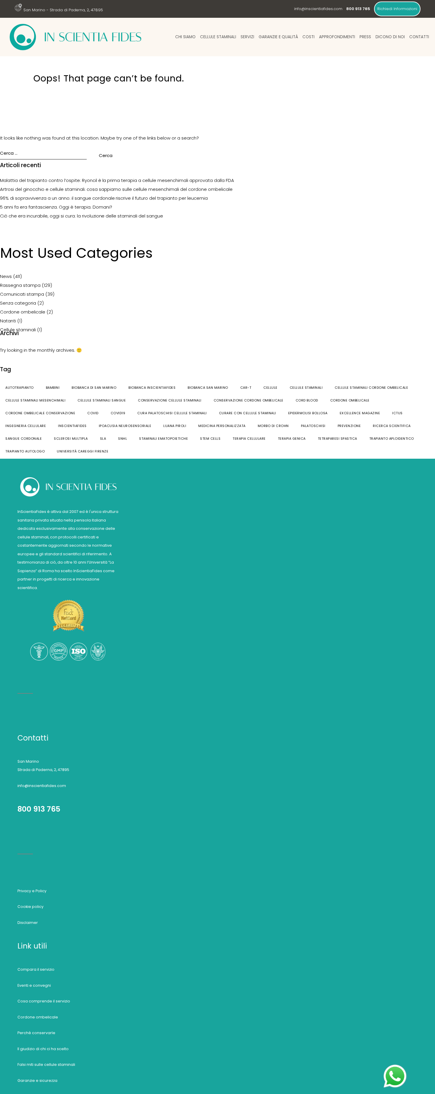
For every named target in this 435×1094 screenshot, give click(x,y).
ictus (397, 413)
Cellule (270, 387)
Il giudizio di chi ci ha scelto (43, 1048)
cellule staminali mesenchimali (35, 400)
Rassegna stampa (20, 285)
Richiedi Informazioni (397, 9)
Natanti (8, 321)
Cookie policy (30, 906)
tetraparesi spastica (337, 438)
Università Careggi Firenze (82, 451)
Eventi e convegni (34, 985)
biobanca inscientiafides (151, 387)
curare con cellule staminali (247, 413)
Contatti (419, 37)
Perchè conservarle (36, 1032)
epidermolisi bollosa (308, 413)
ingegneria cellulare (25, 425)
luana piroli (174, 425)
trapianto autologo (25, 451)
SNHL (122, 438)
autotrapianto (19, 387)
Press (365, 37)
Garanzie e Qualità (278, 37)
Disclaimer (27, 922)
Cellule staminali (218, 37)
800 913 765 (38, 809)
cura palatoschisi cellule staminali (172, 413)
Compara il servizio (35, 969)
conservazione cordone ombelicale (248, 400)
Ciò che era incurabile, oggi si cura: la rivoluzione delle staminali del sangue (81, 216)
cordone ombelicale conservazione (40, 413)
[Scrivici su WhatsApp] (395, 1067)
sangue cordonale (23, 438)
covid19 (118, 413)
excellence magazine (360, 413)
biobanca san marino (208, 387)
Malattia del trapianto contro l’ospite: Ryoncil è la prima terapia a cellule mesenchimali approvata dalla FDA (117, 180)
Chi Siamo (185, 37)
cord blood (307, 400)
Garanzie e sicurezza (37, 1080)
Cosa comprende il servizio (43, 1001)
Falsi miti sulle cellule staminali (46, 1064)
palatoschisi (313, 425)
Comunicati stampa (22, 294)
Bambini (53, 387)
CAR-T (246, 387)
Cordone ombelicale (22, 312)
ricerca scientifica (392, 425)
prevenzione (349, 425)
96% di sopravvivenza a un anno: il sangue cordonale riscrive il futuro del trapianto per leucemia (104, 198)
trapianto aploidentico (391, 438)
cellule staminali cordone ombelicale (371, 387)
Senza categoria (18, 303)
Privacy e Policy (31, 890)
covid (93, 413)
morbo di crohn (273, 425)
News (6, 276)
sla (103, 438)
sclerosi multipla (71, 438)
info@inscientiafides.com (318, 9)
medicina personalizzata (222, 425)
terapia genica (292, 438)
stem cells (210, 438)
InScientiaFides (72, 425)
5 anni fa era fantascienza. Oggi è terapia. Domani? (56, 207)
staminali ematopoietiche (163, 438)
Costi (308, 37)
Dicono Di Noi (390, 37)
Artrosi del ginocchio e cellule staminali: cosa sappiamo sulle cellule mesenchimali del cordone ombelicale (116, 189)
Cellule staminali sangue (102, 400)
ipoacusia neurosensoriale (125, 425)
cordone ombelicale (350, 400)
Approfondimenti (337, 37)
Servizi (247, 37)
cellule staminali (306, 387)
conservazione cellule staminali (170, 400)
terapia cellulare (249, 438)
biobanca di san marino (94, 387)
